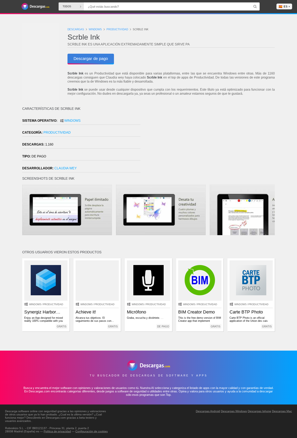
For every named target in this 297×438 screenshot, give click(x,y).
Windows (72, 120)
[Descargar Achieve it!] (97, 280)
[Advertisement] (211, 141)
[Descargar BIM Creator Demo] (199, 280)
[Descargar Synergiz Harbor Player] (45, 280)
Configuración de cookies (91, 431)
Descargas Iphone (259, 411)
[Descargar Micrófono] (148, 280)
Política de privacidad (57, 431)
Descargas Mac (282, 411)
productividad (57, 132)
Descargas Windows (234, 411)
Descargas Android (208, 411)
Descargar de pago (91, 58)
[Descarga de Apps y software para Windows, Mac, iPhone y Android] (35, 6)
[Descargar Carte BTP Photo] (251, 280)
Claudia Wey (65, 168)
